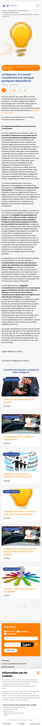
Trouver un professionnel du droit (14, 664)
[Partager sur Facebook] (19, 90)
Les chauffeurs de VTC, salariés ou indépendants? (19, 438)
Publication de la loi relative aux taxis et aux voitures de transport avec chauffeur (20, 552)
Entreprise (23, 631)
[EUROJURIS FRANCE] (10, 5)
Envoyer (10, 650)
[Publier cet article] (9, 90)
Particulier (10, 631)
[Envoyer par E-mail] (24, 90)
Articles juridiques (8, 667)
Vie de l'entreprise (22, 10)
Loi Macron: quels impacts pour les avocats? (18, 400)
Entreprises (11, 10)
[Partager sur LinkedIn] (14, 90)
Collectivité (11, 634)
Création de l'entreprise (10, 12)
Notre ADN (5, 660)
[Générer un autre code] (35, 644)
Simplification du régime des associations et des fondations (17, 475)
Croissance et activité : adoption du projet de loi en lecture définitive (19, 512)
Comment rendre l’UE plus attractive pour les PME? (19, 590)
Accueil (4, 10)
